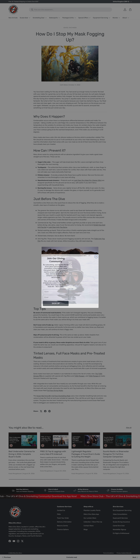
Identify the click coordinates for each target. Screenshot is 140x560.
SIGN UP (56, 302)
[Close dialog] (96, 255)
